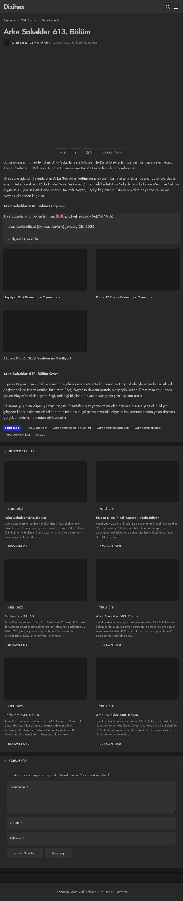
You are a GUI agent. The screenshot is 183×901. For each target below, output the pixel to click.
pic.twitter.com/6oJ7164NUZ (89, 216)
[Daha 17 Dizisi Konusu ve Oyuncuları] (138, 270)
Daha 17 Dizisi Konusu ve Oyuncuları (125, 297)
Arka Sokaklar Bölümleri (113, 428)
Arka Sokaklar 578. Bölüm (25, 517)
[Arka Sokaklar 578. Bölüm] (45, 481)
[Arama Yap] (167, 6)
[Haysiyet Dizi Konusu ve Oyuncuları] (45, 270)
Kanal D (40, 434)
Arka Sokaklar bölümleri (73, 178)
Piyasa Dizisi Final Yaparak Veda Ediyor (127, 517)
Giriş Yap (58, 853)
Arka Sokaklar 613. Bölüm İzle (72, 428)
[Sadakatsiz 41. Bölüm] (45, 679)
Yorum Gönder (24, 853)
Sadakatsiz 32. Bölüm (21, 616)
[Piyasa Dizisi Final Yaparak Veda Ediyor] (137, 481)
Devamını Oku (18, 546)
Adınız (16, 822)
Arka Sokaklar (38, 428)
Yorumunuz (19, 787)
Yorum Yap (18, 760)
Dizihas (13, 7)
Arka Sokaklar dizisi (148, 428)
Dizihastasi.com (66, 891)
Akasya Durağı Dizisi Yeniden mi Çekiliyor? (37, 358)
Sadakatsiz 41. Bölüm (21, 715)
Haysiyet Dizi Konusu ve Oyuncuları (31, 297)
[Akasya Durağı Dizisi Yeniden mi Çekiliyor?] (45, 331)
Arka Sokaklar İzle (18, 434)
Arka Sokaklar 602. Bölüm (117, 616)
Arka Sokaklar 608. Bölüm (117, 715)
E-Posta (17, 838)
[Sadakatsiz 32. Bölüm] (45, 580)
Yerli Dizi (15, 509)
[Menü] (176, 6)
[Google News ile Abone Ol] (111, 152)
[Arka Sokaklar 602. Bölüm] (137, 580)
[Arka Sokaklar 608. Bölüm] (137, 679)
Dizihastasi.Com (24, 43)
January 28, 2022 (79, 226)
